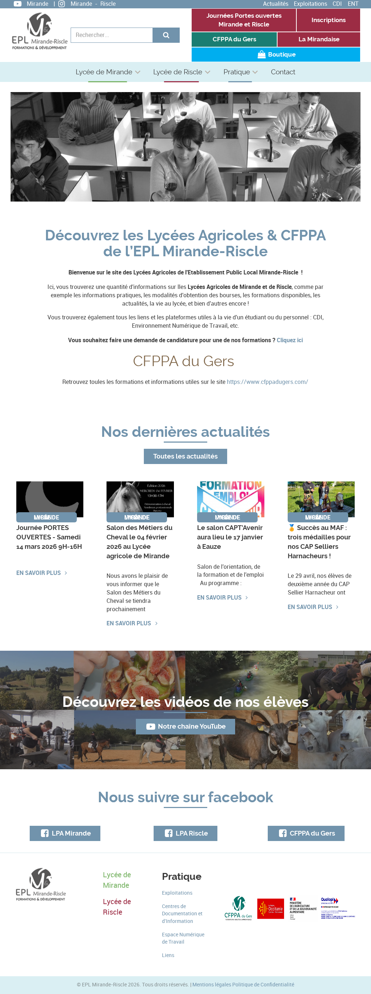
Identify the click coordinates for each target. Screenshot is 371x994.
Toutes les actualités (185, 456)
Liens (168, 955)
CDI (337, 3)
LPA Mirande (70, 833)
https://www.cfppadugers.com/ (267, 381)
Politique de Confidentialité (263, 985)
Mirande (37, 3)
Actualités (275, 3)
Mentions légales (211, 985)
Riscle (108, 3)
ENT (353, 3)
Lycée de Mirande (104, 72)
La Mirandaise (319, 39)
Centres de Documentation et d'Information (182, 913)
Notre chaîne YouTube (191, 726)
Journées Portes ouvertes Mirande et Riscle (244, 20)
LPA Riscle (191, 833)
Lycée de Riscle (177, 72)
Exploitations (310, 3)
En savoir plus (39, 573)
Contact (283, 72)
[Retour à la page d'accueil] (39, 31)
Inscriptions (329, 20)
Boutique (281, 54)
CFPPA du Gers (234, 39)
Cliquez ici (290, 340)
